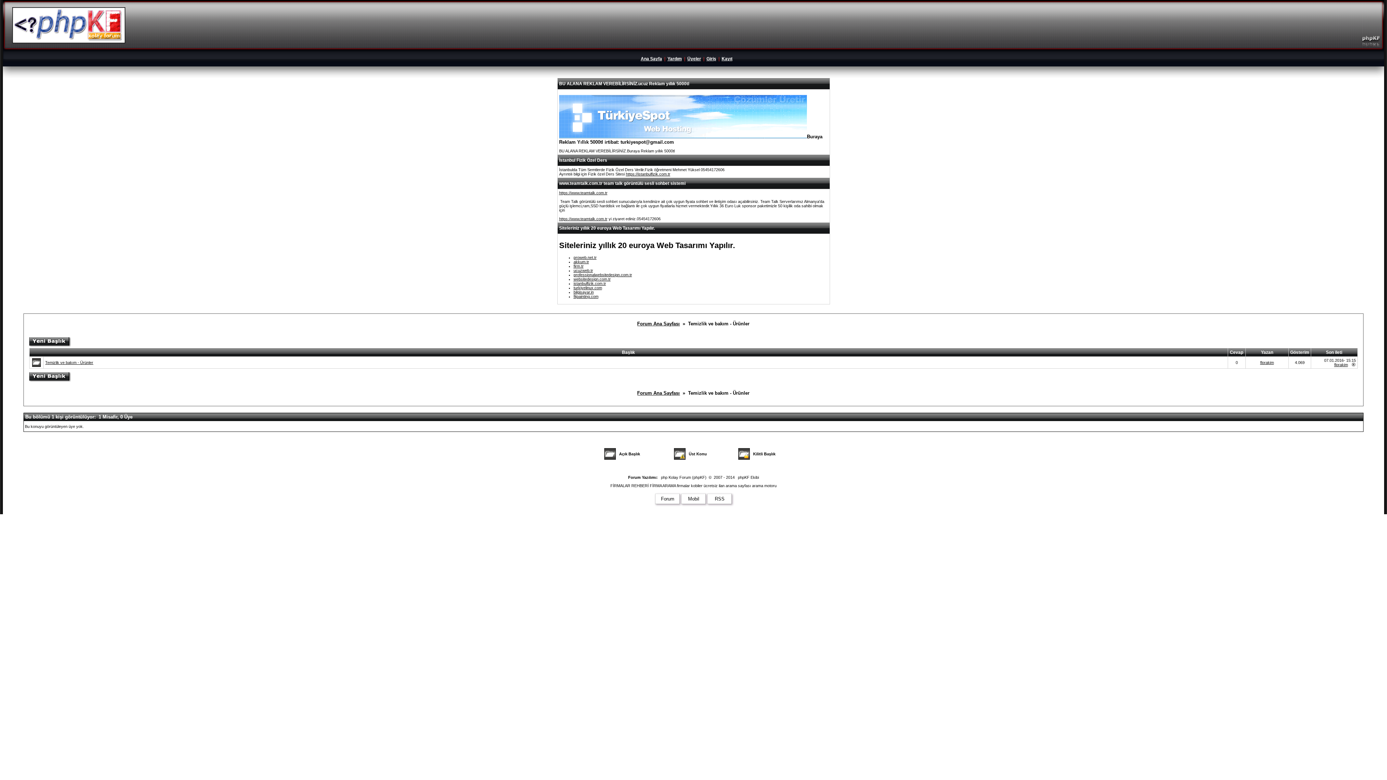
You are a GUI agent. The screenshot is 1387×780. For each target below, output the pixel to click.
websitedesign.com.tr (592, 279)
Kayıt (727, 58)
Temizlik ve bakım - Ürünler (69, 362)
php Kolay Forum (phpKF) (684, 477)
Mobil (693, 499)
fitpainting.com (586, 296)
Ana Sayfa (651, 58)
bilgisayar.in (584, 292)
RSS (720, 499)
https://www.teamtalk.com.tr (583, 193)
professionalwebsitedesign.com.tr (603, 275)
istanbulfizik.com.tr (590, 283)
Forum (667, 499)
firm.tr (579, 266)
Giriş (711, 58)
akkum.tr (581, 262)
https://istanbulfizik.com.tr (648, 174)
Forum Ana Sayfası (658, 323)
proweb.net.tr (585, 257)
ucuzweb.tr (583, 270)
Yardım (674, 58)
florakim (1267, 362)
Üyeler (694, 58)
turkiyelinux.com (588, 288)
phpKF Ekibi (748, 477)
